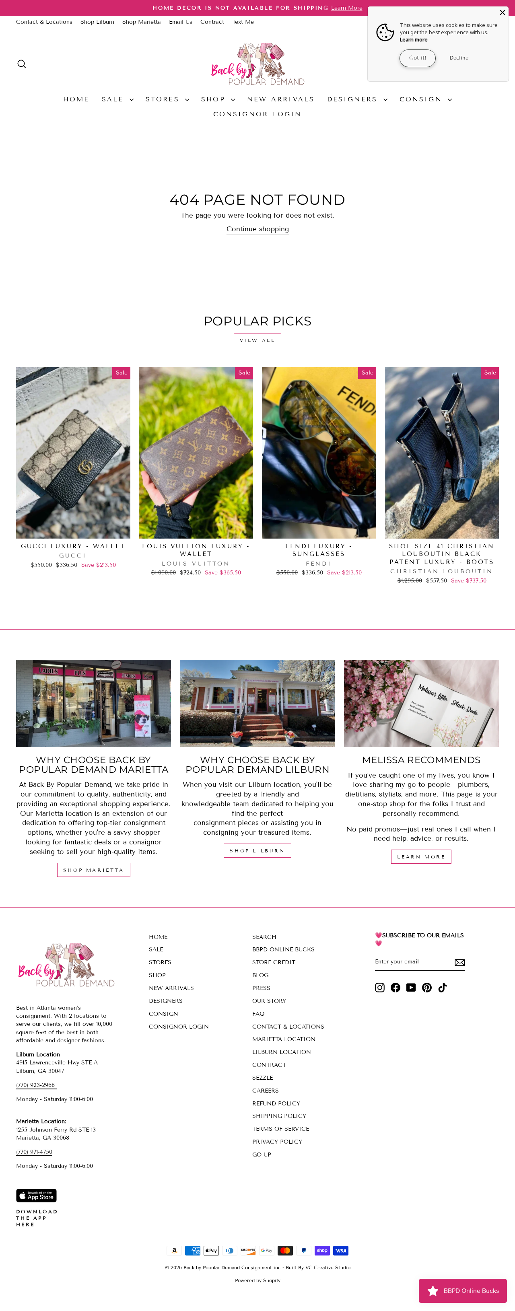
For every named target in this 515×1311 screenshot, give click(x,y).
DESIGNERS (354, 99)
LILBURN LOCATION (281, 1052)
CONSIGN (423, 99)
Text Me (243, 22)
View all (258, 340)
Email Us (180, 22)
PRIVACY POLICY (277, 1141)
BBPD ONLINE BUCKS (283, 949)
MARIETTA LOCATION (283, 1039)
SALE (115, 99)
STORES (164, 99)
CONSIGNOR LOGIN (257, 114)
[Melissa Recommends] (421, 703)
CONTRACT (269, 1065)
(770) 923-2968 (36, 1085)
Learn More (421, 857)
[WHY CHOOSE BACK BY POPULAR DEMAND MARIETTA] (93, 703)
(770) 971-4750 (34, 1151)
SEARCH (264, 937)
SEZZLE (262, 1077)
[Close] (503, 12)
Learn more (414, 39)
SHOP (215, 99)
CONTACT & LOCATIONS (288, 1026)
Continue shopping (258, 229)
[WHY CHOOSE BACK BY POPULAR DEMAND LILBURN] (257, 703)
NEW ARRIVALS (281, 99)
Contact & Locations (44, 22)
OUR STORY (269, 1001)
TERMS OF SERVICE (280, 1129)
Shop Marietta (141, 22)
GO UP (261, 1154)
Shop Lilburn (97, 22)
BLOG (260, 975)
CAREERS (265, 1090)
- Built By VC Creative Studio (316, 1267)
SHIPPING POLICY (279, 1116)
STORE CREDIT (273, 962)
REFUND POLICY (276, 1103)
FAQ (258, 1014)
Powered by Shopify (257, 1280)
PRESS (261, 988)
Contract (212, 22)
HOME (76, 99)
